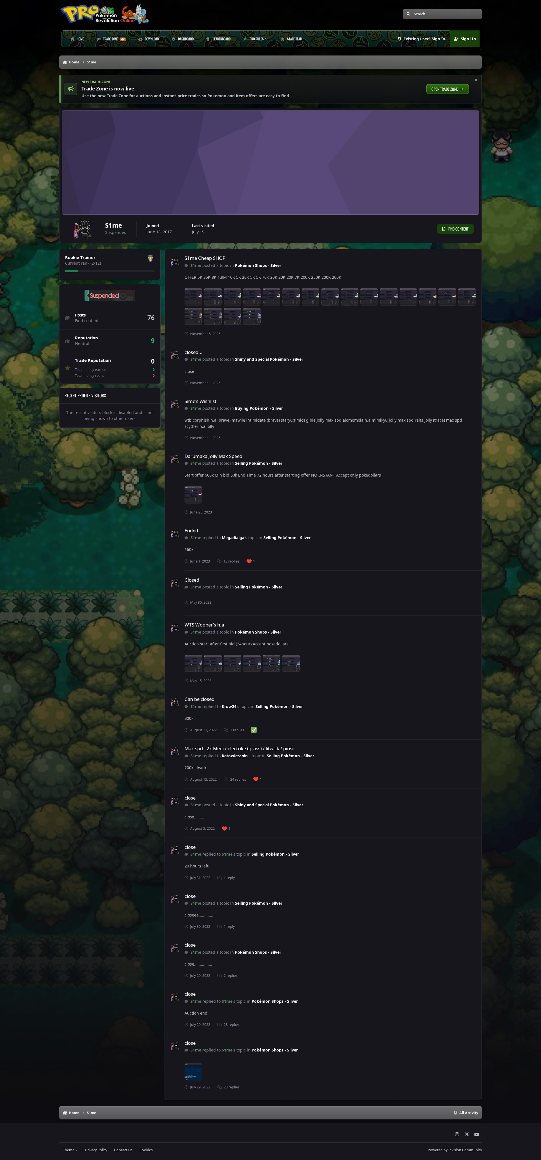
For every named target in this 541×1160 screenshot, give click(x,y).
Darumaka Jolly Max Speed (213, 456)
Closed (192, 580)
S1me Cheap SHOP (205, 258)
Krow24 (229, 706)
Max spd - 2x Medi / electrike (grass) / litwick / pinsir (240, 748)
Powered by (455, 1150)
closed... (194, 352)
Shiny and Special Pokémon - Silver (269, 359)
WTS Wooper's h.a (204, 624)
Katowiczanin (235, 755)
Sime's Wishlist (200, 401)
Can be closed (199, 699)
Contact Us (123, 1150)
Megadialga (233, 537)
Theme (69, 1150)
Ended (191, 530)
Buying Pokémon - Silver (259, 408)
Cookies (146, 1150)
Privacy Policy (96, 1150)
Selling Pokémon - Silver (258, 463)
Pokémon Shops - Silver (258, 265)
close (190, 797)
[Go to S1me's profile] (175, 262)
